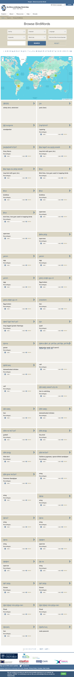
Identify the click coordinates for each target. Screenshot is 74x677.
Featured (31, 31)
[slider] (65, 134)
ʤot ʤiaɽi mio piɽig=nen (13, 605)
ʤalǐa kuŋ (43, 626)
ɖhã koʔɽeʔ (43, 452)
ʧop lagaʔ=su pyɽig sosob (49, 147)
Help (28, 14)
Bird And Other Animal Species (57, 37)
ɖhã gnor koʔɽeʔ (9, 474)
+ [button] (2, 58)
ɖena (41, 517)
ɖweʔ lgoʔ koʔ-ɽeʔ (10, 321)
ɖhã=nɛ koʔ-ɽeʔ (9, 430)
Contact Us (26, 666)
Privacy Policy (33, 668)
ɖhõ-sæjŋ (43, 408)
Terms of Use (11, 675)
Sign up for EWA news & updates (9, 666)
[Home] (15, 8)
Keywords (10, 37)
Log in (69, 4)
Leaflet (63, 99)
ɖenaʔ (5, 517)
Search (37, 43)
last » (47, 649)
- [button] (2, 60)
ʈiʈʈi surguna (8, 125)
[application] (53, 134)
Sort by (10, 31)
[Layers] (70, 58)
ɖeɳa (41, 496)
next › (42, 649)
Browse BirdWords (18, 18)
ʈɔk (40, 103)
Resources (20, 14)
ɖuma (5, 343)
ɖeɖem (42, 539)
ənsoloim (43, 299)
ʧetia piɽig (43, 234)
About (11, 14)
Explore (4, 14)
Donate (35, 14)
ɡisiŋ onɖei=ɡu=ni (46, 277)
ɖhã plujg (43, 430)
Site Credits (46, 668)
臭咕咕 (6, 103)
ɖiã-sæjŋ (6, 408)
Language (51, 31)
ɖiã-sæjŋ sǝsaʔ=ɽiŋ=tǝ (48, 387)
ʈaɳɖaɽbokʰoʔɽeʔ (10, 147)
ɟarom (5, 256)
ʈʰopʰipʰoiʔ (43, 125)
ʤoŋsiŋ (6, 626)
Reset (56, 43)
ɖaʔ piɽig (6, 583)
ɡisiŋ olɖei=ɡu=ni (10, 299)
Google (71, 99)
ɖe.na (41, 561)
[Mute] (62, 134)
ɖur (40, 321)
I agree (63, 673)
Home (3, 18)
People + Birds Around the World (37, 2)
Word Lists (31, 37)
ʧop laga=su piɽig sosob (13, 168)
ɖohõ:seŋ (7, 365)
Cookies (40, 668)
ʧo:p (40, 168)
